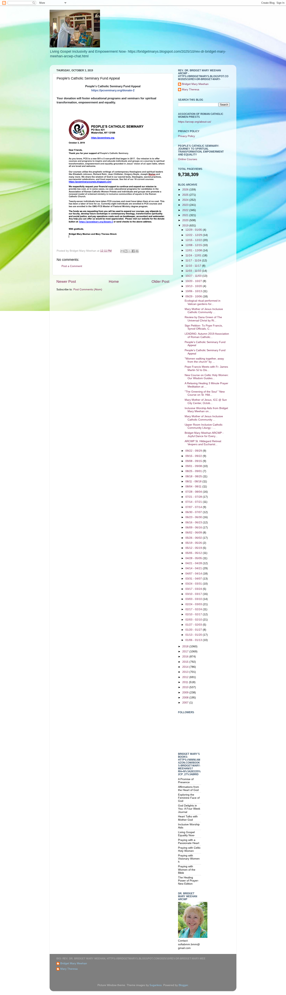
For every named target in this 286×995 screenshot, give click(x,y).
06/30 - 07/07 (194, 512)
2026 (185, 189)
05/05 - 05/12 (194, 553)
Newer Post (66, 281)
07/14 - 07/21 (194, 501)
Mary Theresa (190, 89)
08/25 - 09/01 (194, 471)
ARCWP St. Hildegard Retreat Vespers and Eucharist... (203, 443)
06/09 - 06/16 (194, 527)
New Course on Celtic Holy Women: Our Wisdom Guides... (207, 377)
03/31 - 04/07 (194, 578)
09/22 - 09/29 (194, 450)
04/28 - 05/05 (194, 558)
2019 (185, 225)
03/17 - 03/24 (194, 588)
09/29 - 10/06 (194, 296)
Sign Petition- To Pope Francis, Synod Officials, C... (204, 327)
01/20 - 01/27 (194, 629)
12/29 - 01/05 (194, 229)
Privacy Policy (186, 136)
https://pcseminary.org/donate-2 (112, 90)
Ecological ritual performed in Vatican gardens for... (202, 302)
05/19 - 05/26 (194, 542)
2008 (185, 697)
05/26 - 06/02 (194, 537)
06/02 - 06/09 (194, 532)
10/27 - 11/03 (193, 275)
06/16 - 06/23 (194, 522)
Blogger (183, 985)
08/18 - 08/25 (194, 476)
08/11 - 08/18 (193, 481)
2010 (185, 687)
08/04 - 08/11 (193, 486)
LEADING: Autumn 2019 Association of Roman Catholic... (207, 335)
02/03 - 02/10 (194, 619)
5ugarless (156, 985)
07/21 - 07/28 (194, 496)
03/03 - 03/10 (194, 599)
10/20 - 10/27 (194, 281)
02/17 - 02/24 (194, 609)
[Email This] (122, 251)
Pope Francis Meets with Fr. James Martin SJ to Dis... (206, 368)
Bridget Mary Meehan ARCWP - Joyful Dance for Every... (204, 434)
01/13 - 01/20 (194, 634)
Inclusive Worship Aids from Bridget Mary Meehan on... (206, 410)
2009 (185, 692)
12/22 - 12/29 (194, 235)
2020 (185, 220)
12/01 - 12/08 (194, 250)
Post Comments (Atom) (87, 289)
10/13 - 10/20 (194, 286)
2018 (185, 646)
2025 (185, 194)
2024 (185, 199)
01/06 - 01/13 (194, 640)
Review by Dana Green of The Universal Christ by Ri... (203, 319)
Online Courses (187, 159)
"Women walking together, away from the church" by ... (204, 360)
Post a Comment (71, 266)
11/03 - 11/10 (193, 270)
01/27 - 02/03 (194, 624)
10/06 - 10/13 (194, 291)
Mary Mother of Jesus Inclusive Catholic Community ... (204, 311)
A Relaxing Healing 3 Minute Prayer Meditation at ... (206, 385)
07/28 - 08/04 (194, 491)
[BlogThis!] (126, 251)
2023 (185, 204)
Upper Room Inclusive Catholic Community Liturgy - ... (204, 426)
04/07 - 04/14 (194, 573)
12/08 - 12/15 (194, 245)
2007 (185, 702)
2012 (185, 677)
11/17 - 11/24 (193, 260)
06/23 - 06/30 (194, 517)
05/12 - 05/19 (194, 547)
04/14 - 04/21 (194, 568)
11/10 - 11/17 (193, 265)
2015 (185, 661)
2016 (185, 656)
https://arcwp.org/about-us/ (194, 121)
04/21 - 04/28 (194, 563)
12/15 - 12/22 (194, 240)
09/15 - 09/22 (194, 456)
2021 (185, 215)
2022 (185, 210)
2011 (185, 682)
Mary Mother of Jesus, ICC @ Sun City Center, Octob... (206, 401)
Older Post (160, 281)
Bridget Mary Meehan (195, 84)
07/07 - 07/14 (194, 507)
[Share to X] (130, 251)
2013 (185, 671)
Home (114, 281)
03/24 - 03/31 (194, 583)
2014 (185, 666)
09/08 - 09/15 (194, 461)
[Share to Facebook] (133, 251)
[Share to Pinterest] (137, 251)
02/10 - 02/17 (194, 614)
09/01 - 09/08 (194, 466)
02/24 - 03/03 (194, 604)
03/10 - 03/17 (194, 594)
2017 (185, 651)
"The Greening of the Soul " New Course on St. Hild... (205, 393)
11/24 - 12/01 (193, 255)
